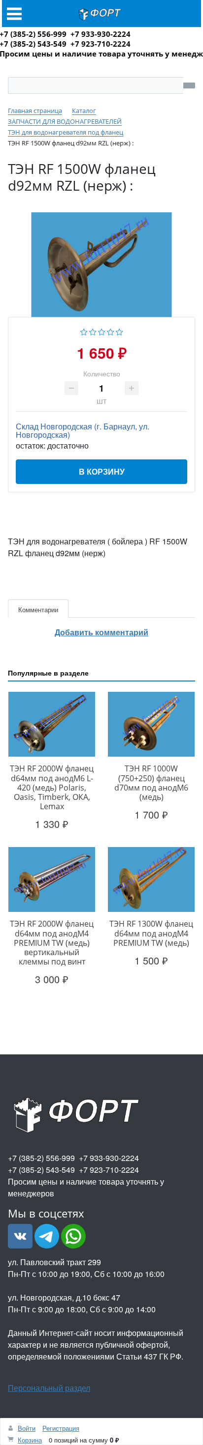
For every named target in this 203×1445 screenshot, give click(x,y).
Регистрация (60, 1428)
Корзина (30, 1440)
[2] (93, 330)
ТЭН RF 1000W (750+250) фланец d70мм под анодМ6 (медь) (151, 782)
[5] (119, 330)
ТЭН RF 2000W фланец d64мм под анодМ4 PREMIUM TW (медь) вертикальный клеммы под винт (52, 942)
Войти (26, 1428)
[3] (101, 330)
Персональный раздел (49, 1387)
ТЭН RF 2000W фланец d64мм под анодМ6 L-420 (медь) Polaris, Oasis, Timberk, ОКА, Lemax (52, 787)
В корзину (102, 471)
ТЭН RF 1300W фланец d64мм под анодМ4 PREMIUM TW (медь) (151, 933)
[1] (84, 330)
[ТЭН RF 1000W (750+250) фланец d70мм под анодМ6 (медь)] (151, 724)
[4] (110, 330)
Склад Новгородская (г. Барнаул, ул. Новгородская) (82, 430)
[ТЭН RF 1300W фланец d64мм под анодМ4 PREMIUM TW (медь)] (151, 879)
